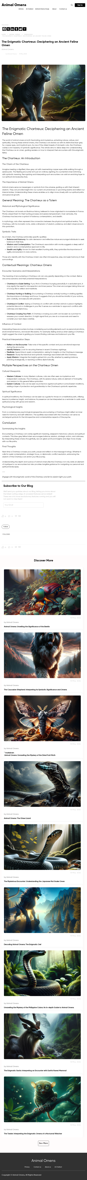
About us (48, 1167)
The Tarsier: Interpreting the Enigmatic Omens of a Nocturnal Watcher (33, 1134)
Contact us (37, 1167)
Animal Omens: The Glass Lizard (17, 818)
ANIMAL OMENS (15, 34)
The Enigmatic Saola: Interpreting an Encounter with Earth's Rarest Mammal (35, 1071)
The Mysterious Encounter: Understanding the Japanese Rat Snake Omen (34, 881)
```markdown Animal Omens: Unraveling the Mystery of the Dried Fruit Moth (29, 754)
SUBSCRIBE (50, 505)
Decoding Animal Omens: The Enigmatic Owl (22, 944)
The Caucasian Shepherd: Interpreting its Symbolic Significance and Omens (35, 690)
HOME (4, 34)
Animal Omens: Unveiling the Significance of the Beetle (27, 627)
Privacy (27, 1167)
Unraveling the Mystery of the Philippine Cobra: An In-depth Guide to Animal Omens (39, 1008)
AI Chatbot (58, 1167)
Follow (6, 526)
